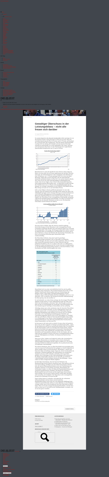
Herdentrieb (54, 113)
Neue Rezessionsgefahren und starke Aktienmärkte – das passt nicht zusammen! (63, 419)
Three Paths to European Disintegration (54, 293)
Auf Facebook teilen (42, 393)
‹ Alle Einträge (28, 117)
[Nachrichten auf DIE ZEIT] (8, 99)
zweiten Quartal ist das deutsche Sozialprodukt (49, 138)
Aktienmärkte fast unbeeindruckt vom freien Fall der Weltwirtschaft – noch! (62, 423)
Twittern (56, 393)
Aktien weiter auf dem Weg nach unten (63, 425)
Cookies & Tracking (7, 473)
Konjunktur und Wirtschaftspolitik (42, 401)
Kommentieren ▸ (69, 408)
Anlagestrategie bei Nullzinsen (61, 421)
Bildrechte (5, 466)
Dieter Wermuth (40, 396)
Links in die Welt (39, 420)
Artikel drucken (49, 396)
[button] (2, 12)
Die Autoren (38, 418)
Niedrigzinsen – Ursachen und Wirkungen (63, 426)
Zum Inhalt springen (5, 1)
